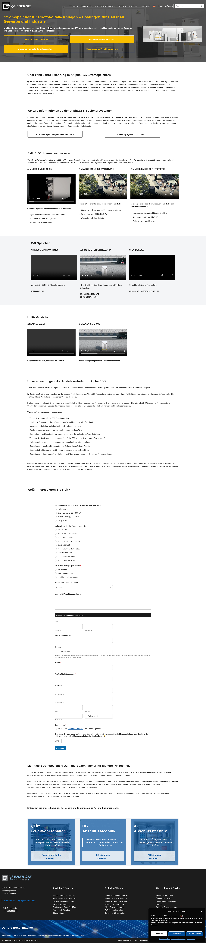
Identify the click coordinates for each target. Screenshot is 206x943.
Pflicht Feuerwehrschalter (114, 907)
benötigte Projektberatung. (68, 577)
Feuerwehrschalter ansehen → (51, 857)
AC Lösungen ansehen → (154, 857)
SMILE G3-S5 (63, 530)
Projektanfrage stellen (164, 895)
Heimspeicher (63, 509)
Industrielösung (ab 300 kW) (68, 517)
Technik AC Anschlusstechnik (116, 901)
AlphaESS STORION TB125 (69, 549)
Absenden (60, 748)
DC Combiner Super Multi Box (64, 907)
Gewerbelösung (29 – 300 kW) (69, 513)
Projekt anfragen (165, 6)
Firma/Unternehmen (63, 635)
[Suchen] (202, 6)
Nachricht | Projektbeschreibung (68, 594)
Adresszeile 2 (59, 703)
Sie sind (58, 647)
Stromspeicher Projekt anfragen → (102, 49)
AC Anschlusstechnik (61, 904)
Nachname (88, 630)
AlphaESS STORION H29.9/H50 (70, 541)
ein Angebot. (62, 569)
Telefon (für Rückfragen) (65, 674)
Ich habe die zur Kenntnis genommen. (81, 729)
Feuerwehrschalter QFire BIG (64, 895)
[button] (202, 911)
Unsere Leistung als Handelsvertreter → (36, 49)
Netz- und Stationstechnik (114, 904)
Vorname (58, 630)
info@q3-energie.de (9, 908)
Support (145, 6)
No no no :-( (177, 934)
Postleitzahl (58, 720)
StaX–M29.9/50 (64, 545)
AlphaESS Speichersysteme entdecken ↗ (55, 134)
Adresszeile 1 (59, 694)
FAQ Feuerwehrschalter (114, 910)
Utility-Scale (62, 520)
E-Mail (58, 662)
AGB (135, 940)
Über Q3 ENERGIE (163, 898)
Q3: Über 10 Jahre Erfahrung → (36, 39)
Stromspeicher (58, 913)
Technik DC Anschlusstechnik (116, 898)
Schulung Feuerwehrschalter (167, 907)
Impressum (191, 939)
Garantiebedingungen (146, 940)
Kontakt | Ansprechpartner (166, 901)
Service (159, 904)
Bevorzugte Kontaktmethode (66, 583)
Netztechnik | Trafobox (61, 910)
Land (86, 720)
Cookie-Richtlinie (164, 939)
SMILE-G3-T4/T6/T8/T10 (67, 533)
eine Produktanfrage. (66, 573)
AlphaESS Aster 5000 (66, 557)
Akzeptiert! (159, 934)
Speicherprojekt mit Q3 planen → (132, 134)
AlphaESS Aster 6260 (66, 560)
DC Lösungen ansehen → (103, 857)
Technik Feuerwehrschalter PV (116, 895)
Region (87, 711)
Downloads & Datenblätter (115, 913)
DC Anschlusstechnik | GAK (63, 901)
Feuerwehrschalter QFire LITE (64, 898)
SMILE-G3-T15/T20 (65, 537)
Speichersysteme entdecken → (102, 39)
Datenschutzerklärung (178, 939)
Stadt (56, 711)
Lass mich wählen (194, 934)
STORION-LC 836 (65, 553)
